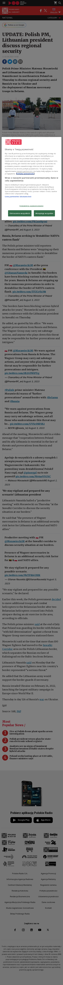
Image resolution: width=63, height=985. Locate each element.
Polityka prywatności (25, 173)
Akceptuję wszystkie (44, 213)
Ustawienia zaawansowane (31, 206)
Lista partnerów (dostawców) (18, 196)
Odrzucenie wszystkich (20, 213)
